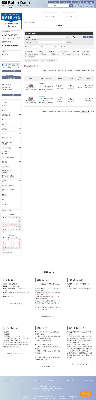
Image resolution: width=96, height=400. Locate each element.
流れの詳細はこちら (16, 303)
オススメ (41, 51)
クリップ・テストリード (8, 138)
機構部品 (4, 124)
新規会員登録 (77, 2)
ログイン (89, 2)
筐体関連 (4, 129)
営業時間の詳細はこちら (48, 316)
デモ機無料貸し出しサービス (71, 54)
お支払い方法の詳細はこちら (15, 353)
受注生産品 (56, 54)
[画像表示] (92, 70)
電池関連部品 (6, 166)
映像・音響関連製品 (8, 157)
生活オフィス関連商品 (8, 190)
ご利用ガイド (53, 2)
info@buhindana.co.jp (11, 45)
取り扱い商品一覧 (8, 380)
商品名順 (77, 70)
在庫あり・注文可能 (32, 61)
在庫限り (45, 54)
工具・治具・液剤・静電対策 (8, 143)
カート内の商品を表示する (50, 61)
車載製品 (4, 195)
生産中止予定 (30, 57)
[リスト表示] (93, 70)
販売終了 (86, 51)
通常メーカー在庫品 (32, 54)
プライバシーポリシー (71, 380)
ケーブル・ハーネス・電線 (7, 152)
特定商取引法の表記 (53, 380)
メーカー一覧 (68, 16)
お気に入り (89, 6)
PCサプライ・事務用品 (7, 180)
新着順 (70, 70)
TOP (25, 22)
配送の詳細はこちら (48, 366)
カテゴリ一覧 (50, 16)
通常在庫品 (30, 51)
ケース (4, 119)
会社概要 (23, 380)
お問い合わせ (65, 2)
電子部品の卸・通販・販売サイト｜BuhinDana (55, 396)
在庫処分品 (5, 204)
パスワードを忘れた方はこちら (10, 67)
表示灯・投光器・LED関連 (7, 171)
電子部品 (4, 110)
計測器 (4, 134)
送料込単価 (76, 51)
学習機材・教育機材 (8, 185)
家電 (3, 199)
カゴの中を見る (11, 95)
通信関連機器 (6, 115)
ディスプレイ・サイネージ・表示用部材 (8, 176)
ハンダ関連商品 (6, 148)
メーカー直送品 (64, 51)
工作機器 (4, 162)
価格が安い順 (51, 70)
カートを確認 (78, 6)
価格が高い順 (61, 70)
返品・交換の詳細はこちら (80, 364)
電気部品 (4, 105)
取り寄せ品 (51, 51)
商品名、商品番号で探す (33, 39)
